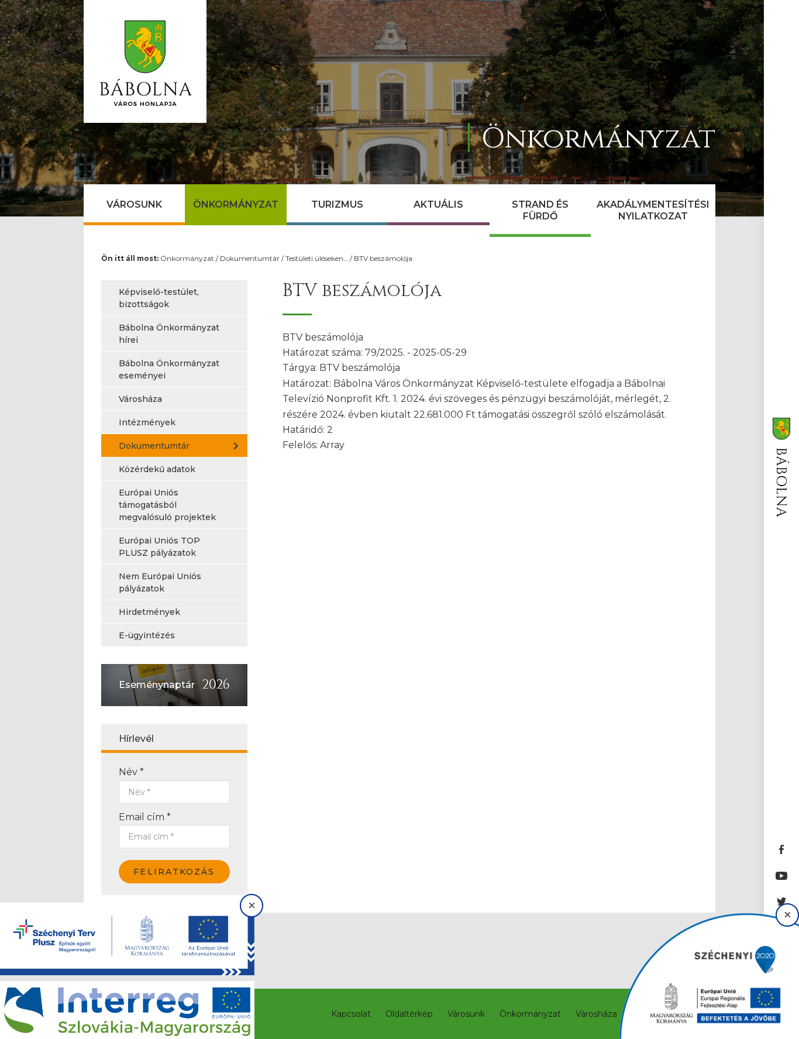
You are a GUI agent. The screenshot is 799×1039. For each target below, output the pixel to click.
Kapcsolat (351, 1014)
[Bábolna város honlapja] (145, 61)
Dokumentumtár (250, 258)
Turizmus (337, 204)
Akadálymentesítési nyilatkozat (653, 210)
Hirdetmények (149, 612)
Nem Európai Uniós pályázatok (160, 582)
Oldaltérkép (409, 1014)
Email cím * (145, 817)
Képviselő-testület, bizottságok (159, 298)
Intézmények (147, 422)
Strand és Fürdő (540, 210)
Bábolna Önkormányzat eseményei (169, 369)
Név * (131, 771)
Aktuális (438, 204)
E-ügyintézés (147, 635)
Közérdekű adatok (157, 469)
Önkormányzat (235, 204)
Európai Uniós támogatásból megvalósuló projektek (167, 504)
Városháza (140, 399)
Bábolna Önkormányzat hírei (169, 333)
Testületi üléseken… (316, 258)
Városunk (134, 204)
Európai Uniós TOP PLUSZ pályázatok (159, 546)
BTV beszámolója (383, 258)
